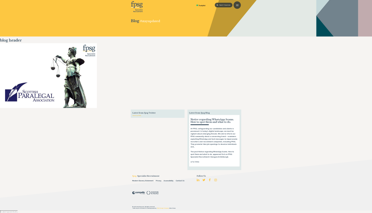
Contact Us (180, 181)
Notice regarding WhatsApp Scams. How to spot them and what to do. (212, 120)
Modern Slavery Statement (142, 181)
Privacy (158, 181)
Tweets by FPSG (136, 115)
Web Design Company (163, 208)
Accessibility (168, 181)
